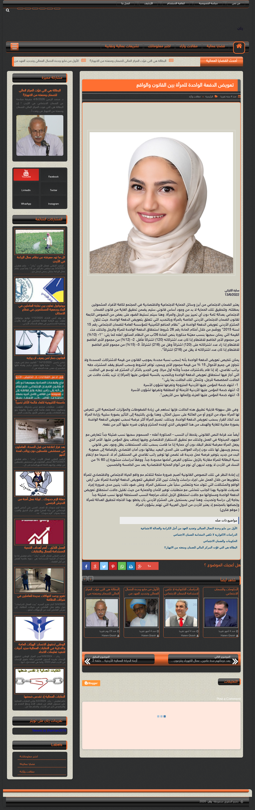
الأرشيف (148, 3)
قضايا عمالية (216, 46)
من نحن (236, 3)
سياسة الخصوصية (208, 3)
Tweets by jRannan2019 (49, 731)
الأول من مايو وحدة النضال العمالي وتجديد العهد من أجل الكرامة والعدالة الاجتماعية (78, 61)
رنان (240, 28)
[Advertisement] (161, 115)
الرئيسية (209, 96)
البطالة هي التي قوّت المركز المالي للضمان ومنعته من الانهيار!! (178, 61)
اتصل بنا (125, 3)
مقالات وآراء (189, 46)
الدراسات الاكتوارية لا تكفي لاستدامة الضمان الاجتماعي (205, 534)
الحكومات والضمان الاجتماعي (220, 541)
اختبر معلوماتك (159, 46)
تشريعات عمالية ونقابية (122, 46)
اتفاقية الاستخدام (176, 3)
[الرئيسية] (239, 48)
